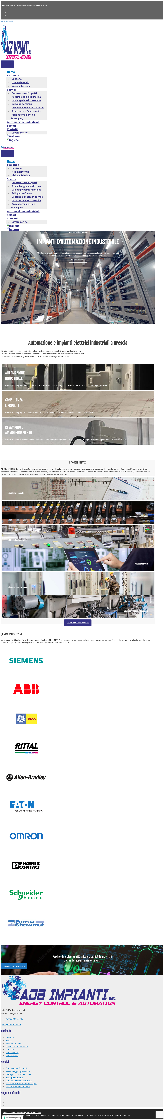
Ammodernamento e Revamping (23, 116)
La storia (17, 78)
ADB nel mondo (20, 82)
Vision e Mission (21, 86)
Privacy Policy (12, 1052)
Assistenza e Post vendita (26, 111)
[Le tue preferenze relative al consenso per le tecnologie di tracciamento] (12, 1117)
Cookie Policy (12, 1055)
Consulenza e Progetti (24, 93)
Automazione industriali (23, 122)
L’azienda (13, 75)
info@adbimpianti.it (11, 1024)
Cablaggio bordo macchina (26, 100)
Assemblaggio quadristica (26, 96)
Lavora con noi (20, 132)
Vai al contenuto (8, 21)
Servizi (11, 89)
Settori (11, 125)
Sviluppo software (22, 104)
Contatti (12, 129)
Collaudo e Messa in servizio (28, 107)
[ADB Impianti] (7, 148)
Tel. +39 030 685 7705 (12, 1018)
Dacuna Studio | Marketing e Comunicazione (22, 1112)
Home (11, 72)
